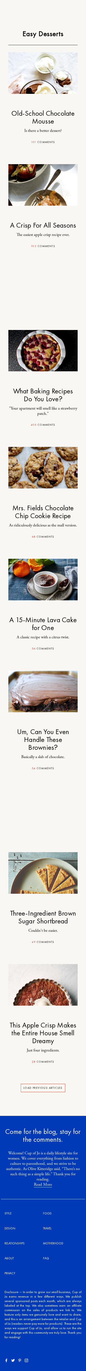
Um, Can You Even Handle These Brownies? (43, 739)
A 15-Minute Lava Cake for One (43, 623)
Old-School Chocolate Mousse (43, 117)
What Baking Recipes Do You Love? (43, 395)
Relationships (15, 1243)
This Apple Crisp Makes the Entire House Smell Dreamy (43, 1033)
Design (10, 1228)
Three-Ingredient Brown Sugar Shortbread (43, 917)
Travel (47, 1228)
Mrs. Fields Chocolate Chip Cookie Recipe (43, 511)
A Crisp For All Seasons (43, 225)
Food (47, 1213)
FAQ (46, 1258)
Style (8, 1213)
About (9, 1258)
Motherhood (53, 1243)
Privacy (10, 1273)
